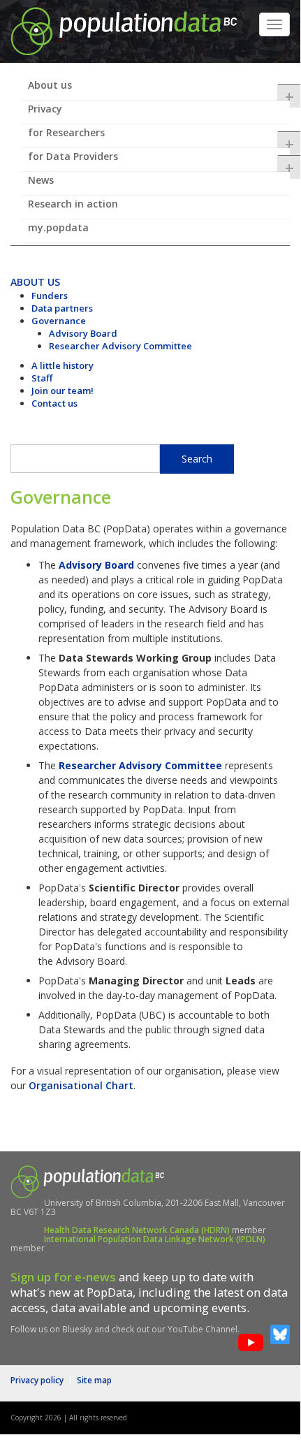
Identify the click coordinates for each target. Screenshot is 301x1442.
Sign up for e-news (63, 1277)
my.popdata (58, 227)
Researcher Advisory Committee (120, 346)
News (41, 180)
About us (159, 89)
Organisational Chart (81, 1085)
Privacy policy (37, 1380)
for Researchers (159, 137)
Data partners (62, 308)
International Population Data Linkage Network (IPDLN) (154, 1239)
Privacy (45, 108)
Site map (94, 1380)
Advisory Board (83, 333)
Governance (58, 320)
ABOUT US (35, 282)
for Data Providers (159, 161)
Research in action (73, 203)
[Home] (123, 29)
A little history (62, 365)
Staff (41, 378)
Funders (49, 295)
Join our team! (62, 390)
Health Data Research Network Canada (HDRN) (137, 1230)
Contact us (54, 403)
